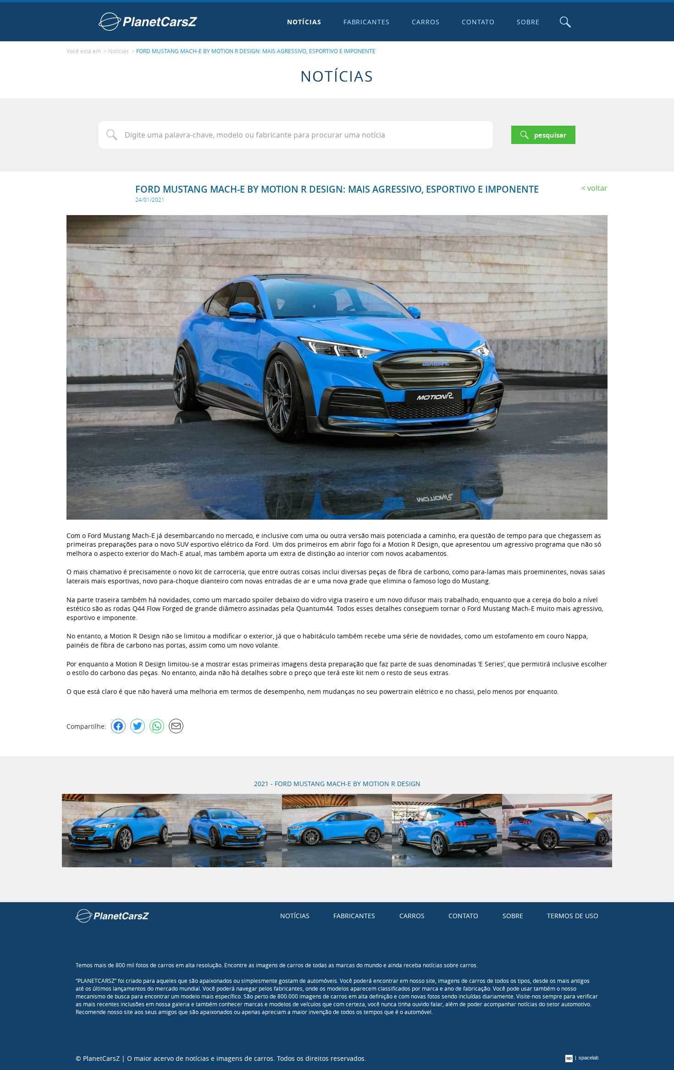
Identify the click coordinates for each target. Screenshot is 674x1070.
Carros (426, 21)
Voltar (597, 188)
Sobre (528, 21)
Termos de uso (572, 915)
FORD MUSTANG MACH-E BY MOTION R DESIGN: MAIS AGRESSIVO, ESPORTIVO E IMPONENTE (256, 51)
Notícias (304, 21)
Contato (478, 21)
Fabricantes (366, 21)
